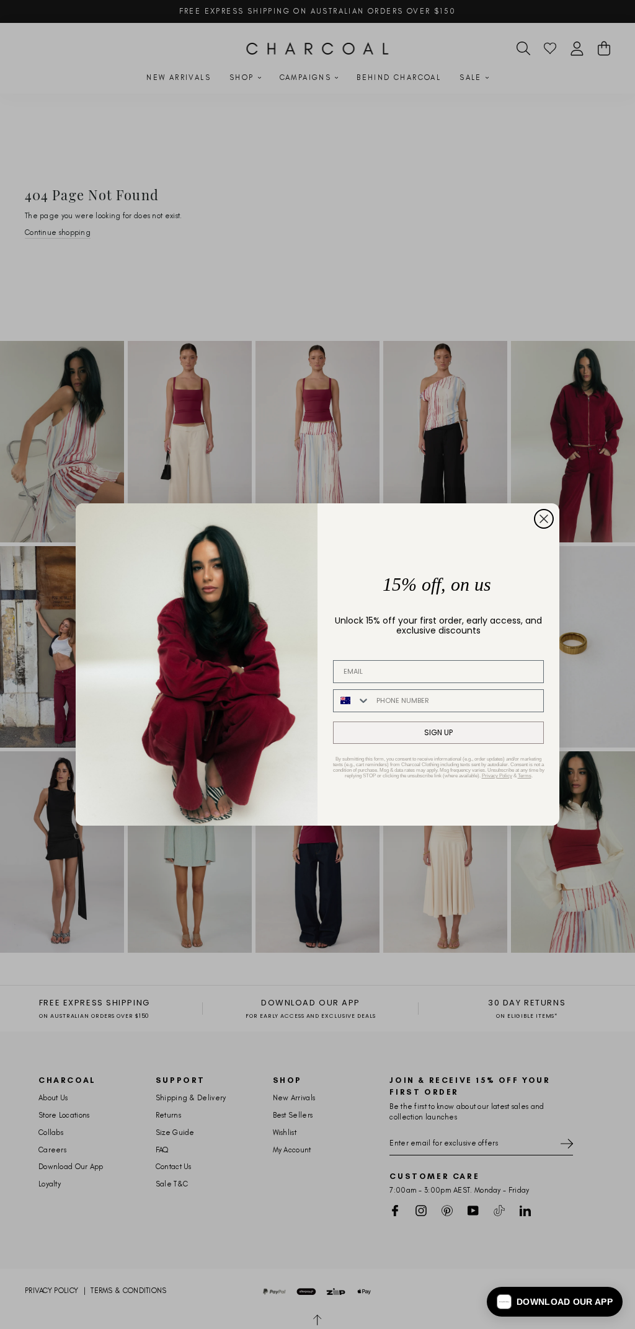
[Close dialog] (544, 519)
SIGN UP (438, 732)
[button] (555, 1302)
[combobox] (352, 701)
